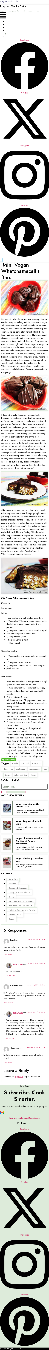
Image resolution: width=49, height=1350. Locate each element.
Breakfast (12, 883)
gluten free (8, 769)
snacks (11, 919)
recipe (7, 775)
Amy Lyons (18, 964)
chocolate (36, 763)
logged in (19, 1076)
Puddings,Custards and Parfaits (22, 910)
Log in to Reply (8, 954)
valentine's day (20, 775)
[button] (3, 16)
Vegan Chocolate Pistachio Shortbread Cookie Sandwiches (29, 841)
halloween (20, 769)
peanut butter (34, 769)
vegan (33, 775)
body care (13, 879)
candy (15, 763)
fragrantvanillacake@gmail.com (24, 1118)
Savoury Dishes (15, 914)
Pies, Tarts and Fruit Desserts (21, 905)
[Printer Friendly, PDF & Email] (8, 759)
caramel (25, 763)
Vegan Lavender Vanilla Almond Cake (27, 805)
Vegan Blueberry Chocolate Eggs (29, 859)
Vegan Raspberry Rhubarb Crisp (29, 822)
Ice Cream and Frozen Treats (21, 901)
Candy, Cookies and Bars (19, 892)
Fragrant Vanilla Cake (9, 1)
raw (45, 769)
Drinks (11, 897)
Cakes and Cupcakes (18, 888)
